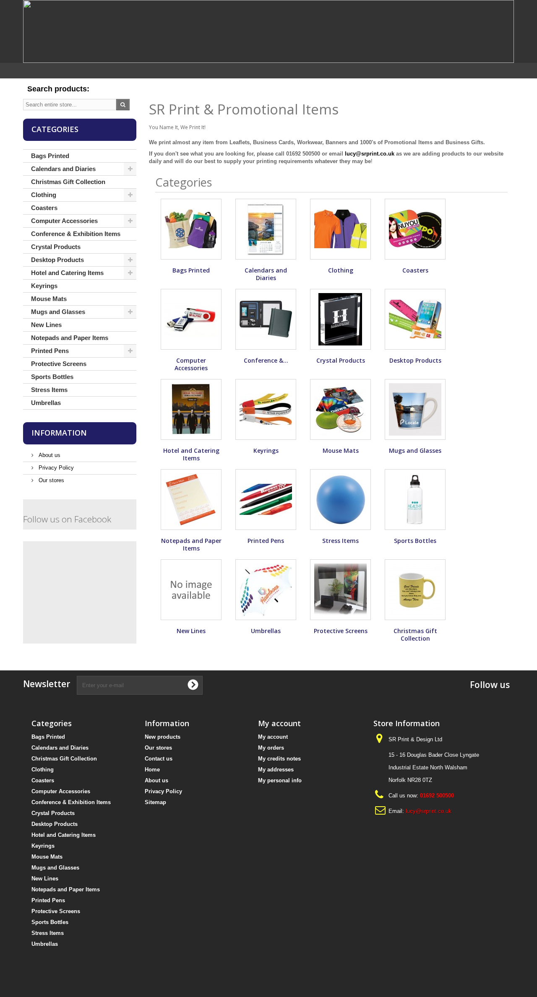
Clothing (43, 194)
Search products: (58, 89)
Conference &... (266, 360)
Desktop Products (57, 259)
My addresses (276, 769)
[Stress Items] (340, 499)
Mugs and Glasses (58, 311)
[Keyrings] (265, 409)
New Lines (46, 324)
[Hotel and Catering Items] (191, 409)
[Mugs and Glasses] (415, 409)
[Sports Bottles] (415, 499)
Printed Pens (50, 350)
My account (273, 737)
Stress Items (49, 389)
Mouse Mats (49, 298)
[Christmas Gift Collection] (415, 589)
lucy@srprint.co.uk (369, 154)
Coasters (44, 207)
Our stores (50, 480)
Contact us (158, 759)
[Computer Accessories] (191, 319)
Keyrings (44, 285)
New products (162, 737)
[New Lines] (191, 589)
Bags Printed (50, 155)
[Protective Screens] (340, 589)
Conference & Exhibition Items (75, 233)
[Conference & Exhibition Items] (265, 319)
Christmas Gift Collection (68, 181)
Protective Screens (58, 363)
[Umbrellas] (265, 589)
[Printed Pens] (265, 499)
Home (152, 769)
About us (48, 455)
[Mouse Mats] (340, 409)
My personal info (280, 780)
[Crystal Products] (340, 319)
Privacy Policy (55, 468)
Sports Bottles (52, 376)
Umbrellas (46, 402)
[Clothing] (340, 229)
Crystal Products (56, 246)
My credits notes (279, 759)
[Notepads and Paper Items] (191, 499)
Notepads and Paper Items (69, 337)
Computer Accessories (64, 220)
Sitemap (155, 802)
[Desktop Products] (415, 319)
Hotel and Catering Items (67, 272)
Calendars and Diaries (63, 168)
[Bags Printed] (191, 229)
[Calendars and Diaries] (265, 229)
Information (59, 433)
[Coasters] (415, 229)
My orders (271, 748)
